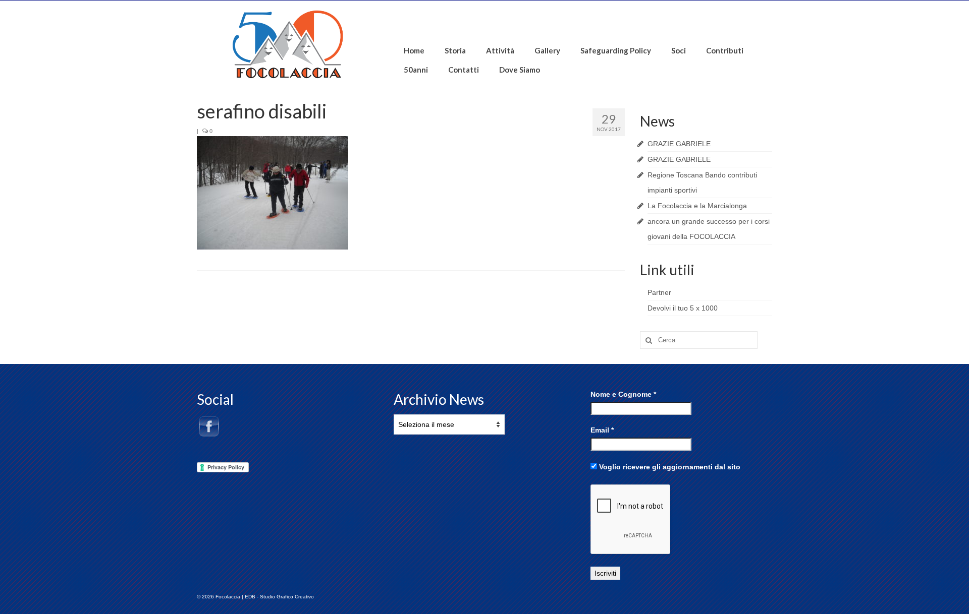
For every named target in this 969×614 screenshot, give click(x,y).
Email (602, 430)
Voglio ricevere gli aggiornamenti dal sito (668, 467)
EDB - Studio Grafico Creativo (279, 596)
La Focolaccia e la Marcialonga (697, 206)
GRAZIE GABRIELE (679, 144)
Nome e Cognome (623, 394)
